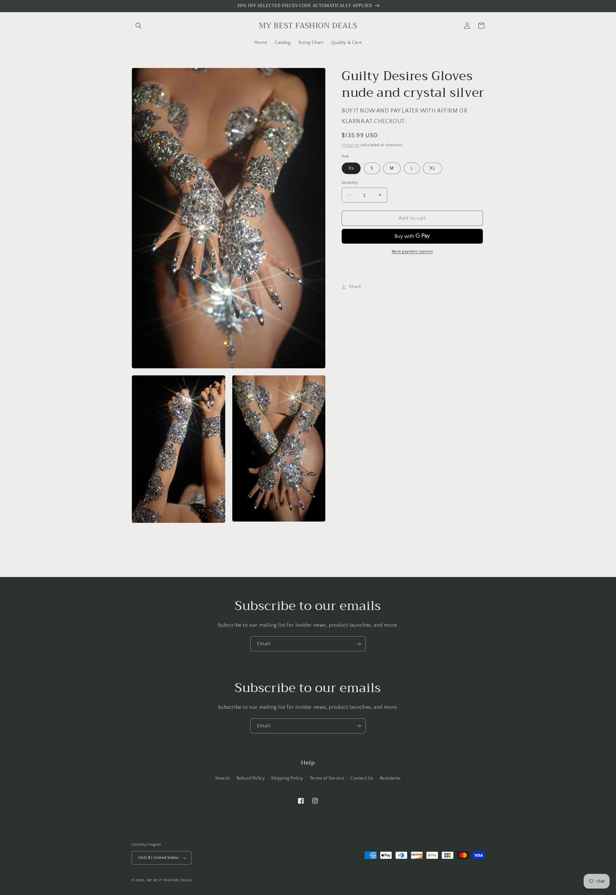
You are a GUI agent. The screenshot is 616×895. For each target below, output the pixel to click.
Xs (351, 168)
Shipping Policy (287, 778)
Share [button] (355, 286)
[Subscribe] (358, 643)
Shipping (350, 145)
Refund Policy (250, 778)
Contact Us (361, 778)
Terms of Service (327, 778)
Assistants (390, 778)
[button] (139, 26)
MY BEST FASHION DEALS (169, 880)
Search (222, 778)
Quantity (350, 182)
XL (432, 168)
